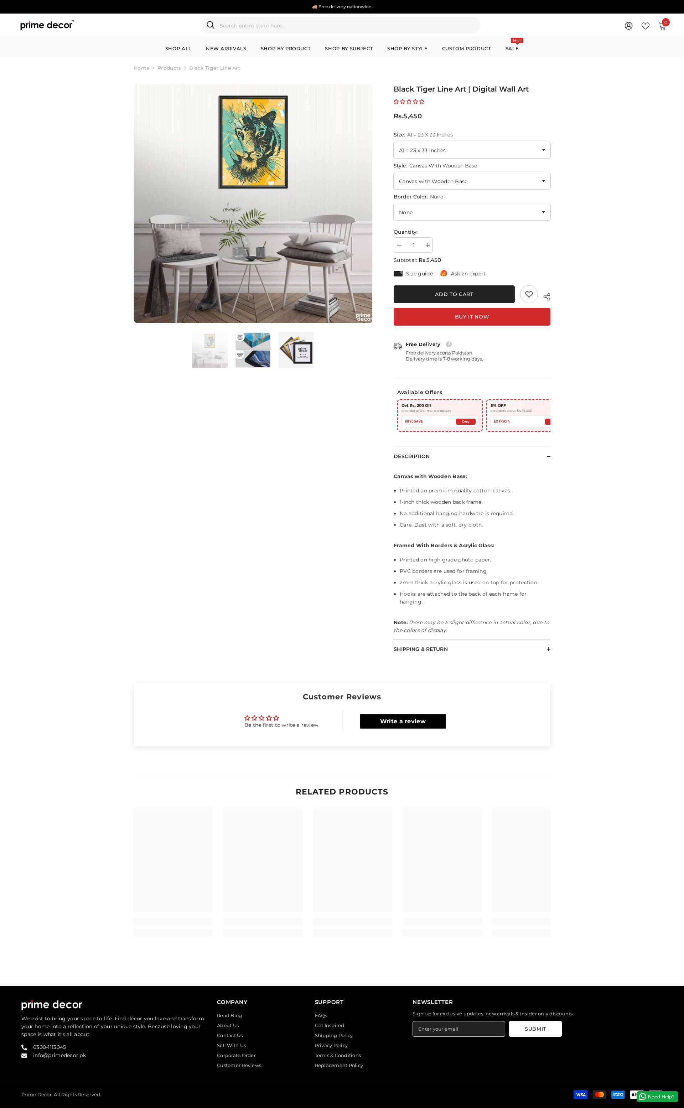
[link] (529, 294)
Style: (435, 165)
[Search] (341, 25)
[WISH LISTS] (645, 25)
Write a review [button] (403, 721)
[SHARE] (544, 295)
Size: (423, 134)
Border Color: (418, 196)
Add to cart (454, 294)
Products (169, 68)
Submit (535, 1029)
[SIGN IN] (629, 25)
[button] (409, 101)
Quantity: (406, 232)
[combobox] (347, 25)
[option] (253, 203)
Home (141, 68)
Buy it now (472, 317)
